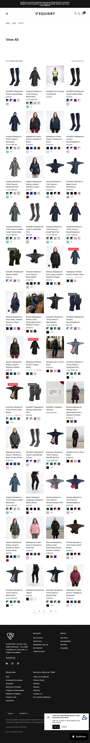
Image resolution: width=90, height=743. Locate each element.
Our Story (64, 638)
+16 (72, 197)
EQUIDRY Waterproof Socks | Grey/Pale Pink (34, 229)
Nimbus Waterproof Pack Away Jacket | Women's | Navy (14, 319)
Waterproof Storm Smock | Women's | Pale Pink (34, 545)
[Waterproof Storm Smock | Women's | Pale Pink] (35, 528)
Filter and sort (16, 61)
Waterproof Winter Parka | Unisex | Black (33, 364)
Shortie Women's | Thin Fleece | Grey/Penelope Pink (54, 500)
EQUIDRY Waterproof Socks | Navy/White (14, 92)
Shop (14, 23)
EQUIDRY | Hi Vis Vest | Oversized (55, 92)
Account (37, 633)
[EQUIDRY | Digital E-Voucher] (55, 392)
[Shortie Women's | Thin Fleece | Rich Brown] (75, 528)
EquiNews (10, 700)
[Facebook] (8, 663)
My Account (38, 638)
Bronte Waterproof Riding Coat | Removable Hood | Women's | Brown (74, 411)
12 (51, 611)
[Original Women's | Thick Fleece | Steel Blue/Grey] (15, 482)
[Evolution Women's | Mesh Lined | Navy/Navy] (75, 167)
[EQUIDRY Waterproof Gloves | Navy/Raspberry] (75, 302)
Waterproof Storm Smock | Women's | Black (34, 139)
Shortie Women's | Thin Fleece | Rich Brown (73, 545)
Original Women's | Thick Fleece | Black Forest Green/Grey (14, 229)
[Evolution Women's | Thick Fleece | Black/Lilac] (15, 575)
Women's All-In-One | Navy (55, 363)
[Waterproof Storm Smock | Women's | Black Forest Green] (15, 437)
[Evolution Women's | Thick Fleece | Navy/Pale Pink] (55, 437)
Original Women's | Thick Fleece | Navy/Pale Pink (54, 229)
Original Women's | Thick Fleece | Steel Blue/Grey (14, 500)
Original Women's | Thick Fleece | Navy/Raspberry (74, 229)
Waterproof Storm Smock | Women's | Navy (54, 139)
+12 (31, 512)
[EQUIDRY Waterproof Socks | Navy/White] (15, 77)
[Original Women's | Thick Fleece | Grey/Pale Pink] (15, 167)
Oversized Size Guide (14, 680)
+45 (51, 332)
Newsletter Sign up (40, 644)
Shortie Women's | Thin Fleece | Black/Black (33, 274)
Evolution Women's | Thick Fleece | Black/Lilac (14, 592)
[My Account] (75, 14)
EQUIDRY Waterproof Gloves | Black (14, 273)
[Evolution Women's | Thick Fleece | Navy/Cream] (55, 575)
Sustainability (65, 641)
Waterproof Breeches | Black (35, 591)
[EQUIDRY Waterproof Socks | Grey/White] (35, 437)
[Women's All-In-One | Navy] (55, 347)
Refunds (36, 690)
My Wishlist (37, 648)
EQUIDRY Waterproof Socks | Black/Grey (75, 92)
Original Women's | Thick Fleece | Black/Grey (34, 94)
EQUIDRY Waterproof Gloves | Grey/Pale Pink (34, 409)
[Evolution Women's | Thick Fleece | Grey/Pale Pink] (75, 347)
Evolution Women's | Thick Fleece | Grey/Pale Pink (74, 364)
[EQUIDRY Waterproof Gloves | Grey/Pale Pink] (35, 392)
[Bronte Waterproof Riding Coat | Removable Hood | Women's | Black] (55, 528)
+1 (31, 152)
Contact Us (37, 694)
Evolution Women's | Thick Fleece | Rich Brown (14, 409)
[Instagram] (14, 663)
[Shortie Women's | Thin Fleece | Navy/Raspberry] (75, 482)
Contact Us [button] (10, 658)
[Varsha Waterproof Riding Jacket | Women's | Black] (15, 347)
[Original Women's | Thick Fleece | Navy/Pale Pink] (55, 212)
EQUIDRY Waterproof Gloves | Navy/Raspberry (75, 319)
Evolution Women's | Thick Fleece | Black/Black (54, 319)
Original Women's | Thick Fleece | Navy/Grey (14, 139)
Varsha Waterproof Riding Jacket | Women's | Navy (34, 184)
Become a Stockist (13, 687)
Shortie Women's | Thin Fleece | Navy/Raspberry (73, 500)
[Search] (79, 14)
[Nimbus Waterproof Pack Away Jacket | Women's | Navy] (15, 302)
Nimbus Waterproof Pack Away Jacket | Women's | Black (54, 274)
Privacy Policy (38, 680)
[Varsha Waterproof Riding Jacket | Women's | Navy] (35, 167)
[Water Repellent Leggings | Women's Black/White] (35, 482)
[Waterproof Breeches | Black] (35, 575)
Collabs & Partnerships (15, 690)
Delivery (36, 683)
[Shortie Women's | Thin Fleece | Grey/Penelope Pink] (55, 482)
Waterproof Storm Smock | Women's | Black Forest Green (14, 454)
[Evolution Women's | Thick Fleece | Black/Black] (55, 302)
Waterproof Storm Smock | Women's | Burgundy (74, 592)
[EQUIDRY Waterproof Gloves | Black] (15, 257)
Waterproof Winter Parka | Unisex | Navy (75, 273)
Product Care (11, 697)
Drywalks (64, 648)
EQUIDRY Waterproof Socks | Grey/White (34, 453)
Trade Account (39, 651)
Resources (11, 672)
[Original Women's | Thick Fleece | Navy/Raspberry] (75, 212)
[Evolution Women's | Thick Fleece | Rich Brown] (15, 392)
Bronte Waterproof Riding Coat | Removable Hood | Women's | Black (54, 546)
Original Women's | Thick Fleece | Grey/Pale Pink (14, 184)
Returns (36, 687)
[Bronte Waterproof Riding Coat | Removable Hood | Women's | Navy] (35, 302)
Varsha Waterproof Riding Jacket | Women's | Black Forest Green (13, 546)
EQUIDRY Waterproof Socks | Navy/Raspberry (75, 139)
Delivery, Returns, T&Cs (44, 672)
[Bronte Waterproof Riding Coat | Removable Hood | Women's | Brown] (75, 392)
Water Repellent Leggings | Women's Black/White (34, 500)
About (63, 633)
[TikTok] (19, 663)
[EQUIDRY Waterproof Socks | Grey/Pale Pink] (35, 212)
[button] (7, 100)
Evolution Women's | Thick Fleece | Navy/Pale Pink (54, 454)
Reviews (63, 644)
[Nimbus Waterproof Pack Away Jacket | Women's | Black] (55, 257)
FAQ (7, 677)
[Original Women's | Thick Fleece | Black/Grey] (35, 77)
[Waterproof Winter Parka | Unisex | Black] (35, 347)
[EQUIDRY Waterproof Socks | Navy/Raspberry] (75, 122)
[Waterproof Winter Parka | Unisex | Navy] (75, 257)
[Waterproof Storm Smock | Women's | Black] (35, 122)
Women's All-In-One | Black (75, 453)
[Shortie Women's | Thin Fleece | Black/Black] (35, 257)
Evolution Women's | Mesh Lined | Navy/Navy (74, 184)
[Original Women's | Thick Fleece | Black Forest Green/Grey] (15, 212)
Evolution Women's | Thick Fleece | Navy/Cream (54, 592)
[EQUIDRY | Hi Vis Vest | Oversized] (55, 77)
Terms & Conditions (41, 677)
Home (8, 23)
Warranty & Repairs (13, 694)
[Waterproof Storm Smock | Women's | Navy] (55, 122)
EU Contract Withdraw (42, 697)
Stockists (9, 683)
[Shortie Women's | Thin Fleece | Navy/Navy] (55, 167)
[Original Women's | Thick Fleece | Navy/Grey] (15, 122)
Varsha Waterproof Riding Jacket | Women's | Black (13, 364)
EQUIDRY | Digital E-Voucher (54, 408)
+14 (51, 197)
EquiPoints (37, 641)
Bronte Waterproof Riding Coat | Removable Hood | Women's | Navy (33, 321)
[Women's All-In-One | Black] (75, 437)
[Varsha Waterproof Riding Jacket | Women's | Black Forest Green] (15, 528)
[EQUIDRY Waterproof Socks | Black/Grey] (75, 77)
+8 (31, 107)
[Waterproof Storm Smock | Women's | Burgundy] (75, 575)
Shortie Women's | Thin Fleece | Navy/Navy (53, 184)
